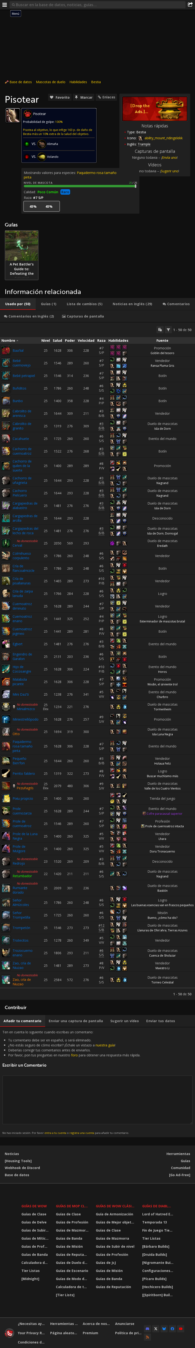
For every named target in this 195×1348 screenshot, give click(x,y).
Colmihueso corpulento (22, 555)
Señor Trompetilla (21, 915)
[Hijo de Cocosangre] (5, 669)
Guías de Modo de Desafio (73, 1278)
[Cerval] (5, 543)
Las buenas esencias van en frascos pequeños (162, 905)
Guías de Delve (34, 1222)
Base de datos (21, 82)
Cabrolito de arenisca (22, 413)
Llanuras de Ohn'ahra (151, 930)
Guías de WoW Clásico (116, 1206)
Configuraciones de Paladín (158, 1270)
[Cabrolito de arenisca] (5, 413)
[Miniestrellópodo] (5, 719)
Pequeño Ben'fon (19, 760)
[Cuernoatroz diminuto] (5, 606)
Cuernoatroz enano (22, 618)
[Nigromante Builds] (158, 1262)
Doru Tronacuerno (162, 851)
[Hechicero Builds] (157, 1287)
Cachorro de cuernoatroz (22, 451)
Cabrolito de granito (22, 425)
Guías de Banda (34, 1254)
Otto (16, 734)
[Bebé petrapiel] (5, 375)
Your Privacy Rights (32, 1333)
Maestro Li (163, 968)
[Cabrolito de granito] (5, 425)
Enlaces (108, 97)
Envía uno (169, 157)
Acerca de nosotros (97, 1323)
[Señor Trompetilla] (5, 915)
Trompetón (21, 927)
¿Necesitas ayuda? (32, 1323)
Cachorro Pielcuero (20, 492)
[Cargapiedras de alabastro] (5, 505)
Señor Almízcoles (21, 902)
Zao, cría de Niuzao (22, 965)
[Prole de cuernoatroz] (5, 823)
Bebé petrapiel (24, 375)
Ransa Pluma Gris (162, 366)
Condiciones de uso (32, 1342)
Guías (185, 1161)
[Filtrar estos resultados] (168, 329)
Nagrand (162, 483)
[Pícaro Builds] (154, 1278)
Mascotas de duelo (50, 82)
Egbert (18, 644)
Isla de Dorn (162, 429)
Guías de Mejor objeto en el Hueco (116, 1222)
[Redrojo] (5, 861)
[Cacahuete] (5, 438)
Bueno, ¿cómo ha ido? (162, 918)
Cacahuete (21, 438)
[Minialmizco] (5, 706)
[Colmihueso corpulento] (5, 555)
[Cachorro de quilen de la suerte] (5, 465)
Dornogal (171, 533)
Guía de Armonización (114, 1214)
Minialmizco (26, 709)
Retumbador (22, 876)
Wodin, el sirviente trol (162, 684)
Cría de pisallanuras (22, 580)
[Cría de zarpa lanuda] (5, 593)
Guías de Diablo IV (158, 1206)
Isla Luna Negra (162, 734)
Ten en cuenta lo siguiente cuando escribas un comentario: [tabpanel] (71, 1082)
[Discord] (147, 1328)
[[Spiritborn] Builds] (158, 1295)
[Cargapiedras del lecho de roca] (5, 530)
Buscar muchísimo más (162, 776)
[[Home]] (9, 1336)
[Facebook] (172, 1328)
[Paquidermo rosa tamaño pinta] (5, 746)
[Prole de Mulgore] (5, 848)
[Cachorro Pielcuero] (5, 492)
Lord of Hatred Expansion (158, 1214)
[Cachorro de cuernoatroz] (5, 451)
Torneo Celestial (162, 982)
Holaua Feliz (162, 763)
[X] (155, 1328)
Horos (162, 672)
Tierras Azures (177, 930)
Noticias (12, 1153)
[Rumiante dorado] (5, 888)
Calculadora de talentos (35, 1262)
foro (74, 1055)
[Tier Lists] (65, 1295)
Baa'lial (18, 350)
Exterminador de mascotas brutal (162, 621)
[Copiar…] (160, 329)
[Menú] (5, 5)
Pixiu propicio (23, 798)
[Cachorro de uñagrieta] (5, 480)
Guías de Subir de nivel (35, 1230)
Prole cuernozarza (22, 810)
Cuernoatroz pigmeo (22, 631)
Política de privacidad (129, 1333)
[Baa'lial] (5, 350)
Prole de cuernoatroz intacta (164, 826)
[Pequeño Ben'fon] (5, 760)
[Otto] (5, 731)
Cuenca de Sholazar (162, 955)
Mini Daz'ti (21, 694)
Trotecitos (21, 940)
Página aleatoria (64, 1333)
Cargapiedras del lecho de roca (25, 530)
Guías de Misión (69, 1246)
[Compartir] (190, 5)
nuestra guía (105, 1045)
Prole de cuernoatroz (22, 823)
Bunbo (18, 401)
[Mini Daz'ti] (5, 694)
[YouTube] (180, 1328)
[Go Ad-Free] (179, 1175)
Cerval (17, 545)
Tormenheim (162, 709)
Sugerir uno (169, 171)
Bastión (162, 891)
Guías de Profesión (35, 1246)
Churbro (162, 697)
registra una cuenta (81, 1133)
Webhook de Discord (22, 1167)
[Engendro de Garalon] (5, 656)
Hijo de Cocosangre (22, 669)
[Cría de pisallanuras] (5, 580)
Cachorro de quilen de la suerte (22, 465)
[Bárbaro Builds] (155, 1246)
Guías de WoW (34, 1206)
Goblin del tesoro (162, 353)
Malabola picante (20, 681)
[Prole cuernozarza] (5, 810)
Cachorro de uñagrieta (22, 480)
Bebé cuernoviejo (22, 362)
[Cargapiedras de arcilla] (5, 518)
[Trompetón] (5, 927)
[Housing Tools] (18, 1161)
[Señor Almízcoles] (5, 902)
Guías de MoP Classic (73, 1206)
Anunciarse (124, 1323)
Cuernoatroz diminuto (22, 606)
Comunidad (180, 1167)
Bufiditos (19, 388)
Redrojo (19, 863)
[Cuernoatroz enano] (5, 618)
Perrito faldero (24, 773)
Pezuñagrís (25, 788)
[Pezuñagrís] (5, 785)
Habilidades (78, 82)
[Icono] (12, 115)
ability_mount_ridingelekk (163, 138)
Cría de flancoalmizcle (23, 568)
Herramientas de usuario (64, 1323)
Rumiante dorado (20, 890)
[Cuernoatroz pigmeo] (5, 631)
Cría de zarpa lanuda (23, 593)
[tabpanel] (97, 661)
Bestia (96, 82)
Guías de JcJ (106, 1262)
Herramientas (178, 1153)
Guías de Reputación (73, 1254)
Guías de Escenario (72, 1270)
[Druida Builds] (154, 1254)
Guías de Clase (33, 1214)
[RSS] (147, 1337)
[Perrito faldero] (5, 773)
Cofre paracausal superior (164, 814)
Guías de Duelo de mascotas (73, 1262)
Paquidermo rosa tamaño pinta (23, 746)
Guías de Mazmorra (72, 1230)
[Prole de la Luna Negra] (5, 836)
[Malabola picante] (5, 681)
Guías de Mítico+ (35, 1238)
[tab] (18, 304)
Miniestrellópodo (26, 719)
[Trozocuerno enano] (5, 952)
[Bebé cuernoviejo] (5, 362)
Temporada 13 (154, 1222)
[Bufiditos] (5, 388)
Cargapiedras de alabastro (25, 505)
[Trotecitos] (5, 940)
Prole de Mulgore (19, 848)
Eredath (162, 546)
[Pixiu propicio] (5, 798)
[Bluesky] (164, 1328)
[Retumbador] (5, 873)
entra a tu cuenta (55, 1133)
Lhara (162, 839)
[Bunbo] (5, 400)
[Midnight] (30, 1278)
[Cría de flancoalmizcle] (5, 568)
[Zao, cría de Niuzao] (5, 965)
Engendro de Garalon (22, 656)
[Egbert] (5, 643)
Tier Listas (30, 1270)
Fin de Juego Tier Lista (158, 1230)
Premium (90, 1333)
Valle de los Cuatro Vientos (162, 788)
